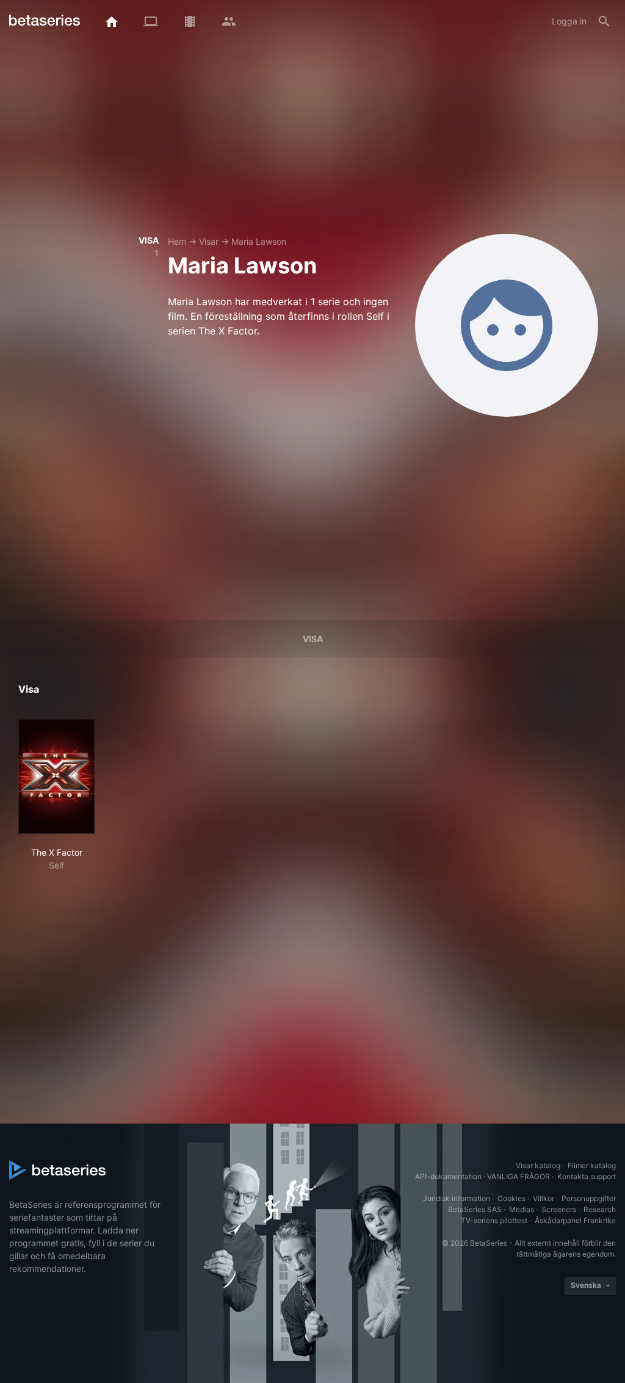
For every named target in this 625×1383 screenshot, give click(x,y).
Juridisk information (456, 1198)
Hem (177, 241)
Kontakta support (586, 1176)
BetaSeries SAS (475, 1209)
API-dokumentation (448, 1176)
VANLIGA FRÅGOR (518, 1176)
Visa (313, 639)
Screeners (558, 1209)
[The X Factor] (56, 776)
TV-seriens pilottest (494, 1220)
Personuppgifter (589, 1198)
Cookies (511, 1198)
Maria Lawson (258, 241)
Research (599, 1209)
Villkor (543, 1198)
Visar (209, 241)
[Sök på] (604, 21)
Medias (521, 1209)
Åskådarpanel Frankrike (575, 1220)
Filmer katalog (592, 1165)
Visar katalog (538, 1165)
